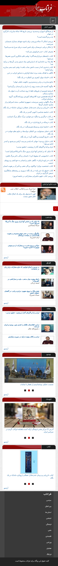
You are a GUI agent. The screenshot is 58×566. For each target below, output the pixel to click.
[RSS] (3, 190)
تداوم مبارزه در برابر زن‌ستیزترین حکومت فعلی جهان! (33, 82)
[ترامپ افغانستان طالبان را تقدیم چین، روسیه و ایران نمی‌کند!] (47, 328)
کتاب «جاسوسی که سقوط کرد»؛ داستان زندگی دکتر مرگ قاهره (29, 156)
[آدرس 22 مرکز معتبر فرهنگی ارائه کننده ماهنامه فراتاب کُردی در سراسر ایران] (29, 415)
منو (53, 20)
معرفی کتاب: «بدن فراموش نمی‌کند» (39, 52)
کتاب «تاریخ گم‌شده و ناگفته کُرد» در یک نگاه (37, 137)
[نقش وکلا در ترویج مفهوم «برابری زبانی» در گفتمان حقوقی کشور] (47, 295)
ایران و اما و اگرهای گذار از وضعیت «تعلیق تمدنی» (34, 147)
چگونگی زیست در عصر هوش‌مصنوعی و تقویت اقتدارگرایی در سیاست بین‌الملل (23, 234)
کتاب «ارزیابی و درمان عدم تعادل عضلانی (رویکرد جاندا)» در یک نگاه (28, 108)
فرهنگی (48, 524)
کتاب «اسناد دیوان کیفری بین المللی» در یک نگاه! (35, 77)
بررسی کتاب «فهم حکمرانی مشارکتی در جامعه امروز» (32, 176)
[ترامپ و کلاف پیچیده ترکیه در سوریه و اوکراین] (47, 340)
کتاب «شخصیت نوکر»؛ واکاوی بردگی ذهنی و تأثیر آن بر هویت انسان (28, 166)
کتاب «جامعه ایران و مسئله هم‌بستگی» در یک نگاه (35, 127)
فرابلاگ (49, 554)
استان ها (48, 512)
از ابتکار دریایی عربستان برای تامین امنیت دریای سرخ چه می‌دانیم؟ (28, 47)
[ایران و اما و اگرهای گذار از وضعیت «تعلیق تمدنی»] (47, 316)
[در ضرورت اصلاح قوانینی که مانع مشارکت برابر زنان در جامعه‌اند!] (47, 270)
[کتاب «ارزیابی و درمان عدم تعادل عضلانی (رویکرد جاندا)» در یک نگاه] (29, 462)
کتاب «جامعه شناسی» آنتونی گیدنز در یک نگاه (36, 112)
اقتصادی (48, 536)
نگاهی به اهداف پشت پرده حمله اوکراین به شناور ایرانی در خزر (30, 73)
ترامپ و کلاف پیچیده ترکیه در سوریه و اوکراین (23, 337)
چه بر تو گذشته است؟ (45, 37)
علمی (49, 530)
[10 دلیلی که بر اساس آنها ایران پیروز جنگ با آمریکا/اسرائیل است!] (47, 225)
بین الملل (48, 506)
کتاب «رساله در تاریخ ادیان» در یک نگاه (39, 122)
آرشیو (6, 257)
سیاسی (48, 500)
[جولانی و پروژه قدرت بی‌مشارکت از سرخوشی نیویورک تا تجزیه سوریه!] (47, 249)
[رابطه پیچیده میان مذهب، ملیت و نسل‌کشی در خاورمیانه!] (47, 282)
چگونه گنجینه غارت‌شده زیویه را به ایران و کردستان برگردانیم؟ (30, 86)
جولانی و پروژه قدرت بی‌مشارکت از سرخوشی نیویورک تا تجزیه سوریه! (23, 246)
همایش (49, 548)
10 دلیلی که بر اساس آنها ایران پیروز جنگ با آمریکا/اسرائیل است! (29, 151)
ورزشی (49, 542)
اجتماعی (48, 518)
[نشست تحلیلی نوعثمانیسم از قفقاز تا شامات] (29, 370)
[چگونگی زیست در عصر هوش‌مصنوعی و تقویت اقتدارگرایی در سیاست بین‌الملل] (47, 237)
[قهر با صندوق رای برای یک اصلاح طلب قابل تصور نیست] (46, 194)
